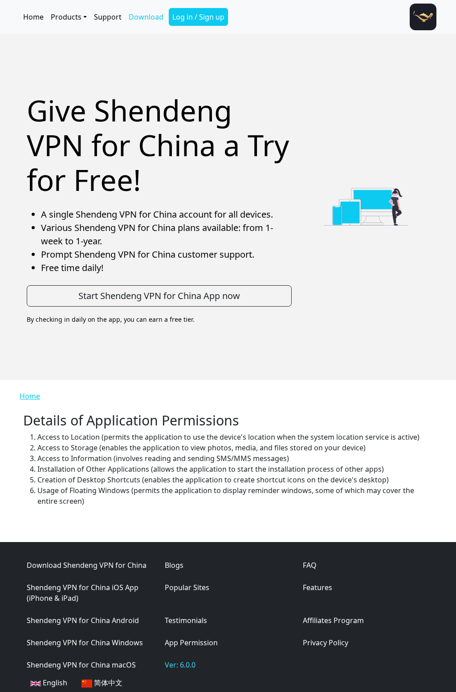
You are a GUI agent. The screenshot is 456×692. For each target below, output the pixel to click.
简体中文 (107, 683)
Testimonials (186, 620)
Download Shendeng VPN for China (87, 565)
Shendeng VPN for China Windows (85, 642)
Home (33, 17)
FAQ (310, 565)
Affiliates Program (333, 620)
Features (317, 587)
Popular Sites (187, 587)
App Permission (191, 642)
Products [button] (66, 17)
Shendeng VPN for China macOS (81, 665)
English (54, 683)
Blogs (174, 565)
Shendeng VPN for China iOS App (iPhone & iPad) (82, 593)
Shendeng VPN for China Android (83, 620)
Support (108, 17)
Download (146, 17)
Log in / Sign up (198, 17)
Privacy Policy (325, 642)
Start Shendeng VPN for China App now (159, 296)
